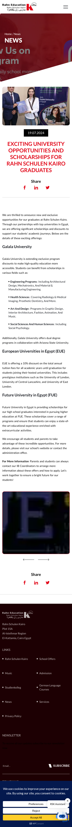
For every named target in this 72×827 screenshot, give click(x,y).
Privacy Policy (13, 716)
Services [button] (44, 701)
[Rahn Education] (19, 7)
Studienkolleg (13, 687)
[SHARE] (24, 188)
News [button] (8, 701)
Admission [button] (45, 673)
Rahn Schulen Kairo (16, 658)
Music (8, 673)
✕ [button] (68, 800)
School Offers (47, 658)
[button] (65, 7)
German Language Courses (50, 687)
